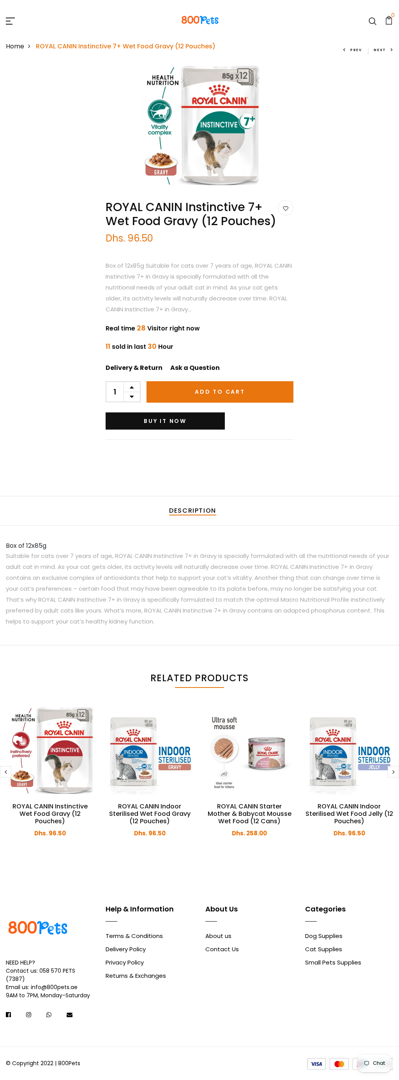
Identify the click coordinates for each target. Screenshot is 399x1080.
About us (218, 936)
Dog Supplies (324, 936)
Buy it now (165, 421)
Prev (356, 50)
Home (15, 46)
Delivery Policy (126, 949)
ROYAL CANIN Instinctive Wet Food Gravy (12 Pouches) (50, 814)
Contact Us (222, 949)
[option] (199, 126)
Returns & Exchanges (136, 976)
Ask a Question (195, 367)
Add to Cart (220, 392)
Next (380, 50)
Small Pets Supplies (333, 962)
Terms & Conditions (134, 936)
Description (192, 510)
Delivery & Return (134, 367)
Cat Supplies (323, 949)
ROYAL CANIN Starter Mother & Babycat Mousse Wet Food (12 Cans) (249, 814)
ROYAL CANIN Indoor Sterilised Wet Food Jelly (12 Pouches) (349, 814)
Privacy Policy (125, 962)
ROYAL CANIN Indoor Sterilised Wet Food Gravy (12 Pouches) (150, 814)
